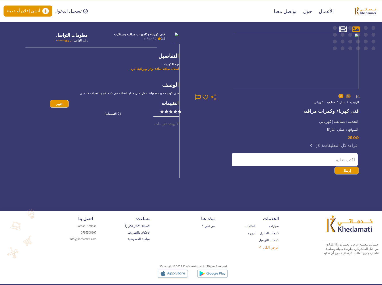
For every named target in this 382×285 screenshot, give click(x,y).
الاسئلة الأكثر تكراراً (138, 226)
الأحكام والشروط (139, 232)
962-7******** (64, 40)
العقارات (250, 226)
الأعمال (326, 11)
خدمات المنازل (269, 233)
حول (307, 11)
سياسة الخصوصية (139, 239)
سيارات (274, 226)
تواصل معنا (285, 11)
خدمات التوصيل (269, 240)
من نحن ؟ (208, 226)
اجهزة (252, 233)
